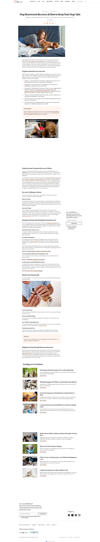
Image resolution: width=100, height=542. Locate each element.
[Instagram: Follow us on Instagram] (79, 515)
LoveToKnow (79, 1)
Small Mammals (49, 1)
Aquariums (67, 1)
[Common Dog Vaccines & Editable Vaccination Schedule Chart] (30, 408)
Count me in (74, 223)
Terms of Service (77, 537)
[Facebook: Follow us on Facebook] (69, 515)
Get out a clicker (34, 240)
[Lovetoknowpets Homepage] (18, 1)
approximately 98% (26, 353)
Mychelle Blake (50, 19)
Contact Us (53, 524)
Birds (62, 1)
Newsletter (34, 524)
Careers (48, 524)
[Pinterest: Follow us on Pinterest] (76, 515)
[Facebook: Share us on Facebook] (44, 23)
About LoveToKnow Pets (24, 524)
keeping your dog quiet (52, 223)
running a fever (43, 325)
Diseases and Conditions (54, 11)
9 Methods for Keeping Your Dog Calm (36, 259)
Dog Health (46, 11)
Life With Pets (33, 1)
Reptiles (57, 1)
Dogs (39, 1)
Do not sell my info (62, 537)
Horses (73, 1)
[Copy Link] (55, 23)
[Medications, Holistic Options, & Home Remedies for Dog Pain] (30, 437)
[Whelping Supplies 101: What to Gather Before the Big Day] (30, 384)
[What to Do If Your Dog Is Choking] (30, 449)
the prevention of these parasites (36, 61)
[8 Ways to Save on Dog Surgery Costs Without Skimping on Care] (30, 461)
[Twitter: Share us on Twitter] (47, 23)
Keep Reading (43, 375)
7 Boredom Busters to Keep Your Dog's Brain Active (39, 251)
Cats (43, 1)
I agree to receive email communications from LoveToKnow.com (72, 227)
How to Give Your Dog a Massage (34, 270)
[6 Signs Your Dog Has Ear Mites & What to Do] (30, 473)
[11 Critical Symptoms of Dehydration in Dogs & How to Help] (30, 396)
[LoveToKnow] (23, 532)
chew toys (54, 247)
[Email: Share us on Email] (52, 23)
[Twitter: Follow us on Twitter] (72, 515)
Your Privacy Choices (51, 541)
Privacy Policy (70, 537)
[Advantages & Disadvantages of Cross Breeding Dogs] (30, 373)
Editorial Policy (41, 524)
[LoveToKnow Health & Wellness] (34, 532)
